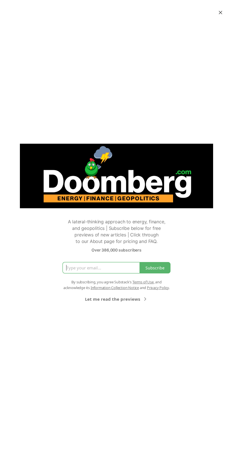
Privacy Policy (158, 287)
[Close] (220, 12)
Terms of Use (143, 282)
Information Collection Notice (115, 287)
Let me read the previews (112, 299)
